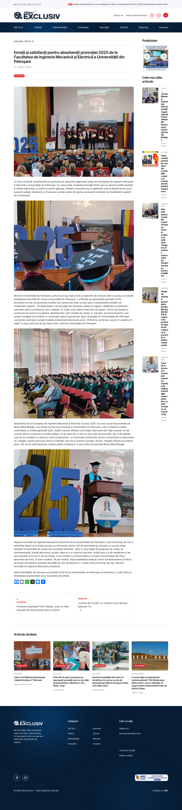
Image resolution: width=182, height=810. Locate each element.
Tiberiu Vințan (24, 67)
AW (165, 790)
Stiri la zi (29, 41)
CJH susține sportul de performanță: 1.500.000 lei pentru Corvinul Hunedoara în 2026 (128, 4)
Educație (18, 41)
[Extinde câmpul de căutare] (165, 15)
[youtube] (159, 15)
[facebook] (152, 15)
